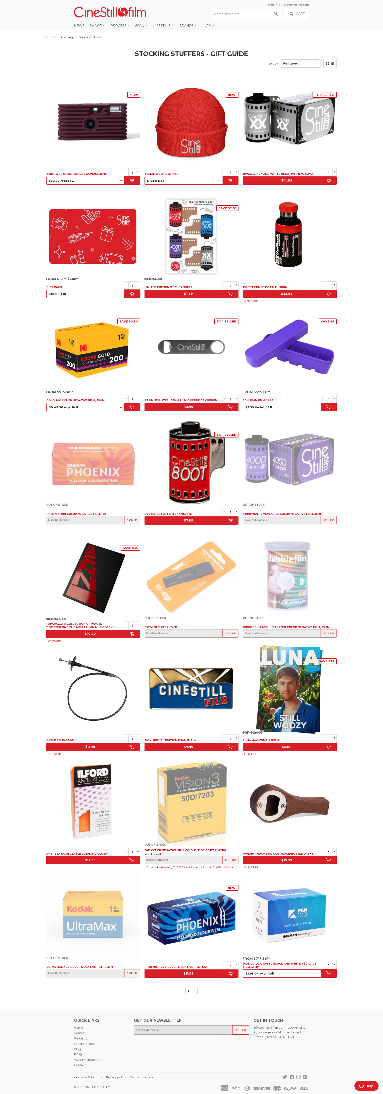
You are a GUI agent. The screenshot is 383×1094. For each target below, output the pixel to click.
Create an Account (296, 4)
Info (207, 26)
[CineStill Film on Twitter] (285, 1077)
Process (118, 26)
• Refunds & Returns (88, 1077)
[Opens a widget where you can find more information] (366, 1086)
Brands (187, 26)
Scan (140, 26)
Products (80, 1038)
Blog (77, 1049)
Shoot (96, 26)
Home (50, 37)
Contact (80, 1065)
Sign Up (132, 520)
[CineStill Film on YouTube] (305, 1077)
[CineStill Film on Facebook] (291, 1077)
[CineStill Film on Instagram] (298, 1077)
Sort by (273, 63)
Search (79, 1033)
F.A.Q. (78, 1054)
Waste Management (89, 1059)
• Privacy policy (115, 1077)
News (79, 26)
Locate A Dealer (86, 1043)
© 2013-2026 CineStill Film (92, 1087)
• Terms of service (141, 1077)
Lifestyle (162, 26)
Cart (300, 14)
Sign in (272, 4)
